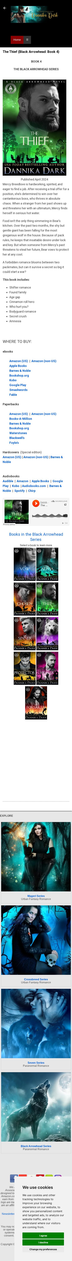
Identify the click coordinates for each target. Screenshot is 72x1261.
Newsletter (8, 1213)
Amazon (22, 481)
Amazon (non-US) (43, 361)
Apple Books (18, 366)
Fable (13, 394)
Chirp (31, 490)
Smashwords (18, 390)
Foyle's (14, 442)
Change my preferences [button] (43, 1249)
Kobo (13, 380)
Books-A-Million (20, 418)
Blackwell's (16, 438)
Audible (8, 481)
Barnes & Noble (20, 370)
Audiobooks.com (34, 486)
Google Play (17, 385)
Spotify (19, 490)
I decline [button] (43, 1242)
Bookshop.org (19, 375)
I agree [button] (43, 1235)
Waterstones (18, 433)
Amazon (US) (19, 361)
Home (17, 39)
